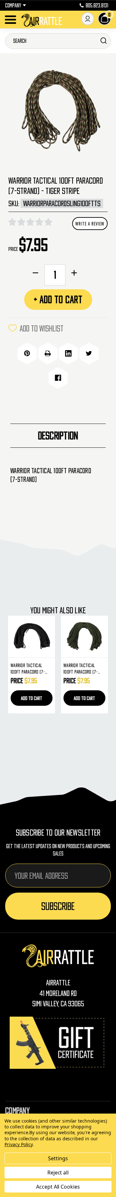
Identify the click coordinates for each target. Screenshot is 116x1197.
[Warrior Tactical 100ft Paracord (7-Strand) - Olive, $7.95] (37, 637)
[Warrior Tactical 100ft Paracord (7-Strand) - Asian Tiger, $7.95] (90, 637)
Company (13, 5)
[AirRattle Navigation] (10, 19)
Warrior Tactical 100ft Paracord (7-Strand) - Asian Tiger (88, 669)
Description (58, 435)
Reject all (58, 1172)
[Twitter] (89, 353)
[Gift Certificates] (58, 1042)
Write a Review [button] (89, 223)
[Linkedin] (68, 353)
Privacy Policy (19, 1144)
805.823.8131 (97, 5)
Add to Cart (37, 698)
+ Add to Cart (58, 299)
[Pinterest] (27, 353)
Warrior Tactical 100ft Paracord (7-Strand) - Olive (33, 669)
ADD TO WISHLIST (41, 328)
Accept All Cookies (58, 1186)
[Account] (87, 18)
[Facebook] (58, 378)
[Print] (47, 353)
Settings (58, 1158)
